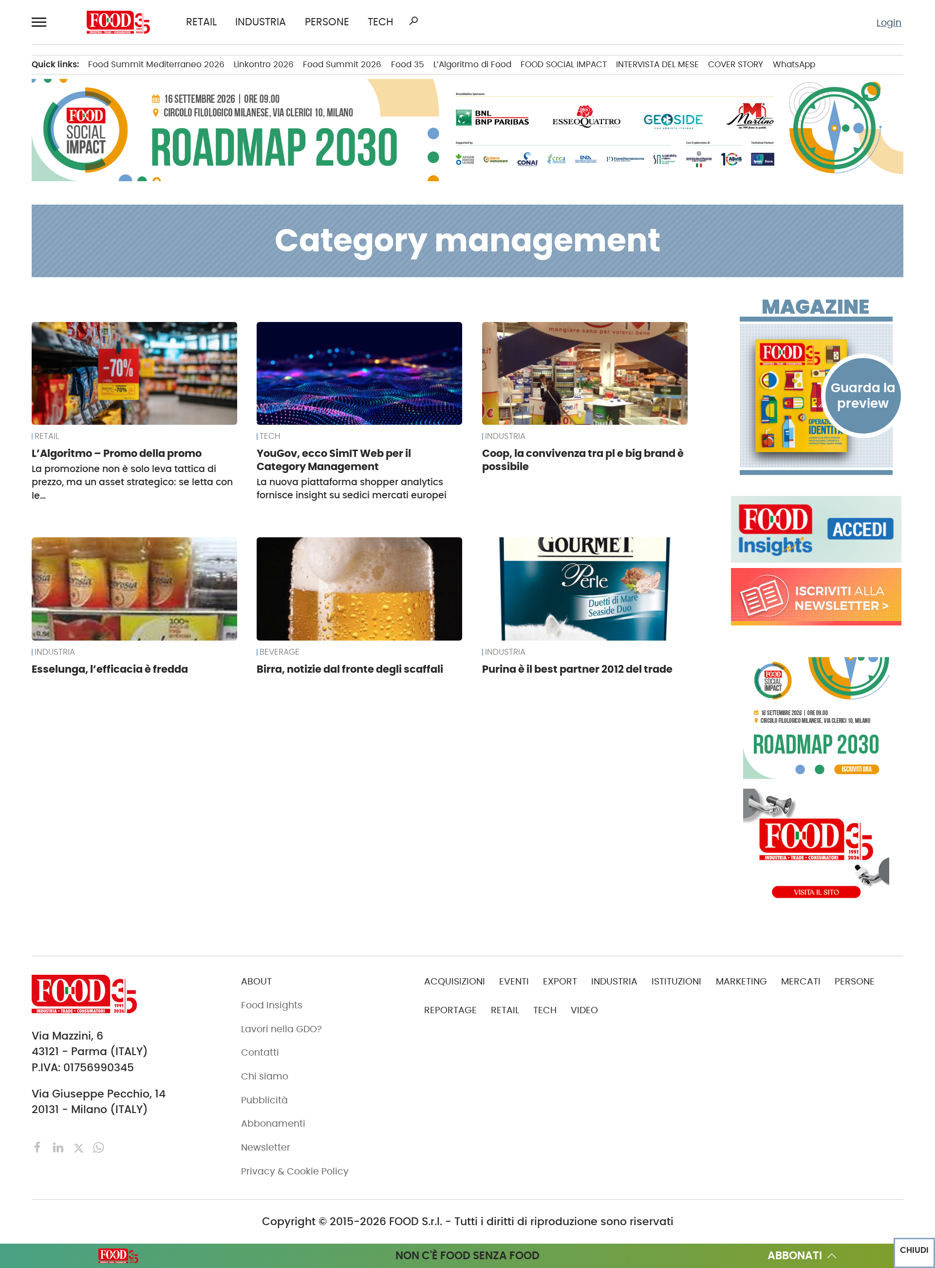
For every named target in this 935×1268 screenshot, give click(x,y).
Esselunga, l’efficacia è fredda (110, 669)
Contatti (260, 1052)
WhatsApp (794, 64)
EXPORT (560, 981)
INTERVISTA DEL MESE (657, 64)
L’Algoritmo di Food (472, 64)
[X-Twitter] (80, 1146)
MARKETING (741, 981)
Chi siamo (264, 1076)
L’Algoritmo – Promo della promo (117, 453)
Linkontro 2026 (264, 64)
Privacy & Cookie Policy (295, 1171)
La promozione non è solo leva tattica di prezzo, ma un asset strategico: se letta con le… (132, 482)
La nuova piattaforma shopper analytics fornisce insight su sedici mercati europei (352, 488)
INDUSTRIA (260, 22)
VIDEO (584, 1010)
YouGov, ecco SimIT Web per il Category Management (334, 459)
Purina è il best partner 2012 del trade (577, 669)
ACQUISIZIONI (454, 981)
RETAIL (201, 22)
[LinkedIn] (59, 1146)
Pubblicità (264, 1100)
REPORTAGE (450, 1010)
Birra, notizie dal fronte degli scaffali (350, 669)
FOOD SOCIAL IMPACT (564, 64)
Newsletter (265, 1147)
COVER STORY (735, 64)
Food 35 (407, 64)
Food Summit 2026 (342, 64)
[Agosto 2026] (816, 396)
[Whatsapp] (99, 1146)
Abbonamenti (273, 1123)
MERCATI (801, 981)
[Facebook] (39, 1146)
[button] (41, 22)
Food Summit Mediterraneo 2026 (156, 64)
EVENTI (514, 981)
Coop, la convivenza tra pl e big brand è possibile (583, 459)
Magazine (815, 307)
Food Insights (271, 1005)
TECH (380, 22)
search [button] (413, 21)
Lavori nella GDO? (281, 1029)
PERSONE (327, 22)
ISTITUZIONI (676, 981)
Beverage (279, 652)
